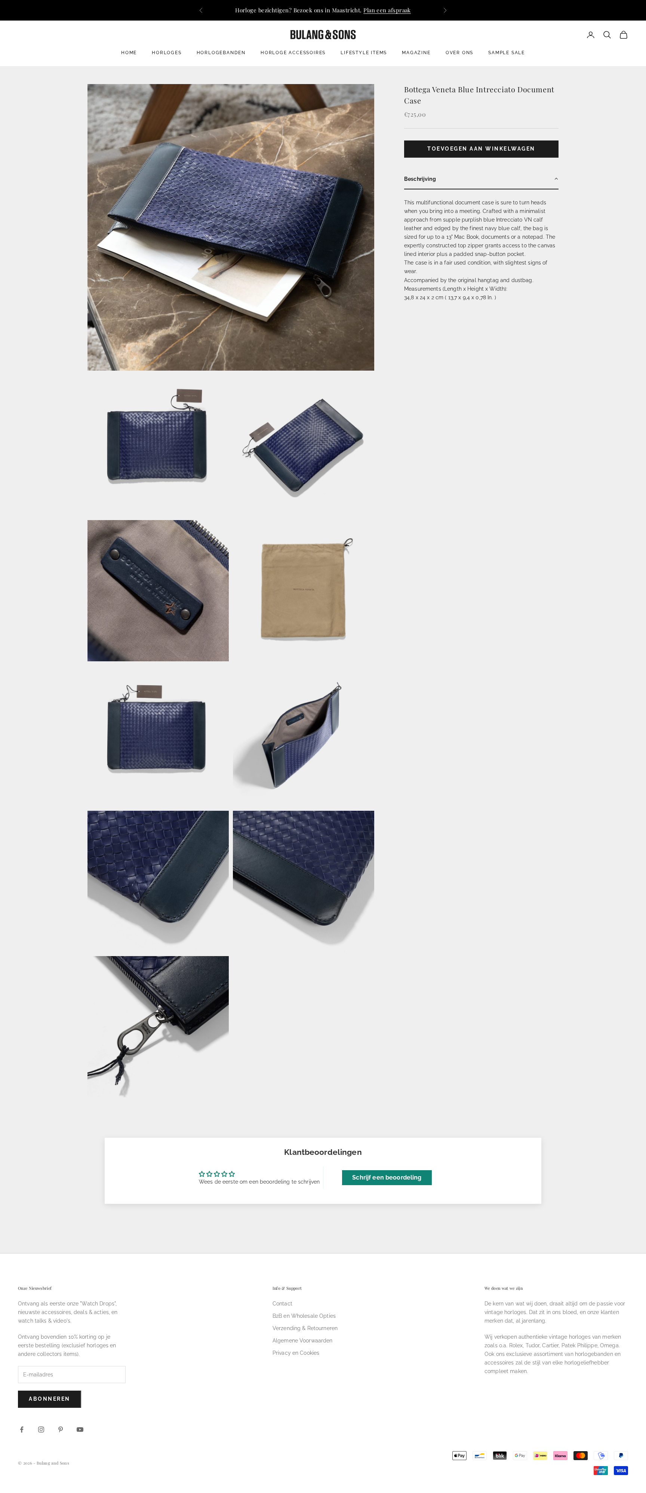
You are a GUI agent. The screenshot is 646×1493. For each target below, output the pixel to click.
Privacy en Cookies (296, 1353)
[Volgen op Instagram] (41, 1429)
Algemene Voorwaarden (303, 1341)
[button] (481, 179)
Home (129, 52)
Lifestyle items (364, 52)
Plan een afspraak (387, 10)
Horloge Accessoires (293, 52)
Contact (282, 1304)
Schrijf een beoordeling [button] (386, 1177)
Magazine (416, 52)
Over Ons (459, 52)
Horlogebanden (221, 52)
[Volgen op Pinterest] (60, 1429)
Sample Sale (506, 52)
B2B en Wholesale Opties (304, 1316)
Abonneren (49, 1399)
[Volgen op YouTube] (80, 1429)
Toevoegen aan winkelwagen (481, 149)
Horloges (166, 52)
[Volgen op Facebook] (21, 1429)
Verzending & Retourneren (305, 1328)
